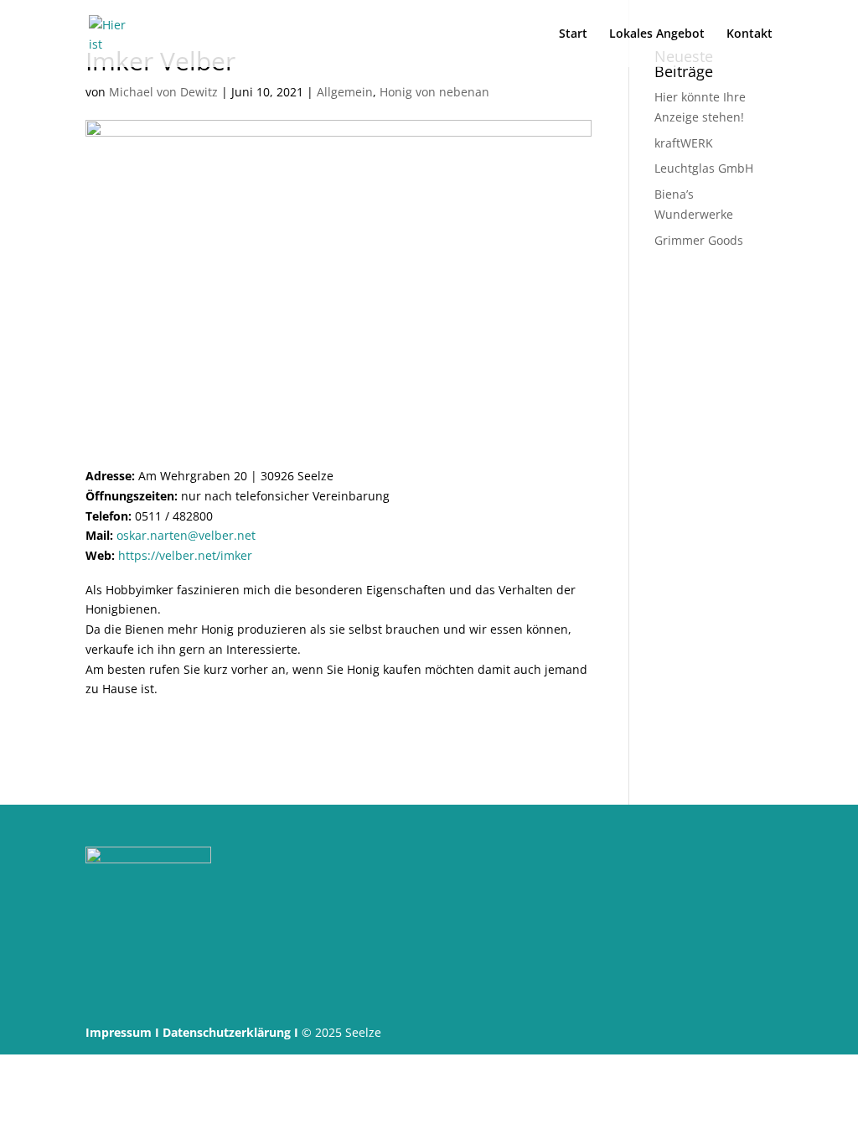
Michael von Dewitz (163, 92)
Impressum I (122, 1032)
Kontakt (749, 34)
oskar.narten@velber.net (186, 535)
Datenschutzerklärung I (230, 1032)
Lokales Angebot (657, 34)
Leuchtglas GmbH (703, 168)
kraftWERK (683, 143)
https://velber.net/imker (185, 555)
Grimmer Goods (698, 240)
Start (573, 34)
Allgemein (345, 92)
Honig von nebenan (434, 92)
